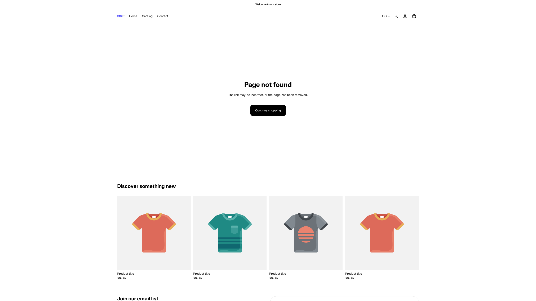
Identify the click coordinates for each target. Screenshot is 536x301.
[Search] (396, 16)
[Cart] (414, 16)
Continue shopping (268, 110)
